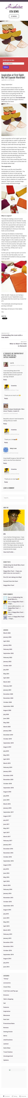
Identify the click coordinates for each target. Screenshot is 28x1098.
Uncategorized (8, 1056)
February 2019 (7, 767)
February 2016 (7, 889)
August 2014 (7, 958)
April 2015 (6, 926)
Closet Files (7, 987)
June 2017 (6, 824)
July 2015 (6, 914)
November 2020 (8, 698)
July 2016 (6, 869)
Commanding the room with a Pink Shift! (11, 335)
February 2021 (7, 686)
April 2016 (6, 881)
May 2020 (6, 722)
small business (8, 1040)
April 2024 (6, 641)
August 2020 (7, 710)
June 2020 (6, 718)
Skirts (5, 1036)
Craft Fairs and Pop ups (10, 991)
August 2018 (7, 792)
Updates (6, 1060)
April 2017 (6, 832)
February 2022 (7, 657)
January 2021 (7, 690)
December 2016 (8, 849)
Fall (4, 1003)
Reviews (6, 1027)
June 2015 (6, 918)
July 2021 (6, 669)
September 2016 (8, 861)
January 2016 (7, 893)
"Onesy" (6, 979)
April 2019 (6, 759)
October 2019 (7, 739)
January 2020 (7, 731)
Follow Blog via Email (8, 60)
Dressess (6, 995)
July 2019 (6, 751)
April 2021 (6, 678)
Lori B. (12, 363)
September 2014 (8, 954)
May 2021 (6, 674)
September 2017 (8, 812)
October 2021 (7, 665)
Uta (13, 80)
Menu (15, 16)
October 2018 (7, 783)
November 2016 (8, 853)
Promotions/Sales (9, 1023)
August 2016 (7, 865)
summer (6, 1044)
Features (6, 1007)
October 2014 (7, 950)
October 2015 (7, 901)
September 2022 (8, 653)
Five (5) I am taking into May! (12, 577)
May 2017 (6, 828)
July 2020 (6, 714)
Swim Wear (6, 1048)
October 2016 (7, 857)
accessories (7, 983)
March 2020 (6, 727)
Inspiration (6, 1011)
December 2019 (8, 735)
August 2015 (7, 910)
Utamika (14, 385)
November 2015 (8, 897)
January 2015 (7, 938)
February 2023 (7, 649)
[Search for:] (14, 498)
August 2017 (7, 816)
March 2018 (6, 804)
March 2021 (6, 682)
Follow (6, 67)
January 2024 (7, 645)
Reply (5, 379)
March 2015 (6, 930)
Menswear (6, 1015)
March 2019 (6, 763)
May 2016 (6, 877)
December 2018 (8, 775)
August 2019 (7, 747)
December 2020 (8, 694)
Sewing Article (8, 1031)
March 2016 (6, 885)
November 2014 (8, 946)
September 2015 (8, 906)
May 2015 (6, 922)
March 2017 (6, 836)
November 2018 (8, 779)
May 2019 (6, 755)
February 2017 (7, 840)
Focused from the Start (10, 581)
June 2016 (6, 873)
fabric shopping (8, 999)
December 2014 (8, 942)
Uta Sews (14, 11)
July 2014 (6, 963)
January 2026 (7, 637)
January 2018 (7, 808)
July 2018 (6, 796)
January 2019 (7, 771)
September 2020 (8, 706)
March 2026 (6, 633)
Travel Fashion (8, 1052)
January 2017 (7, 844)
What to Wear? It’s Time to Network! (18, 344)
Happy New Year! (8, 585)
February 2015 (7, 934)
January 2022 (7, 661)
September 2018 (8, 788)
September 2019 (8, 743)
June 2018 (6, 800)
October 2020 (7, 702)
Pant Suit (6, 1019)
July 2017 (6, 820)
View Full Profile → (9, 552)
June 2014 (6, 967)
